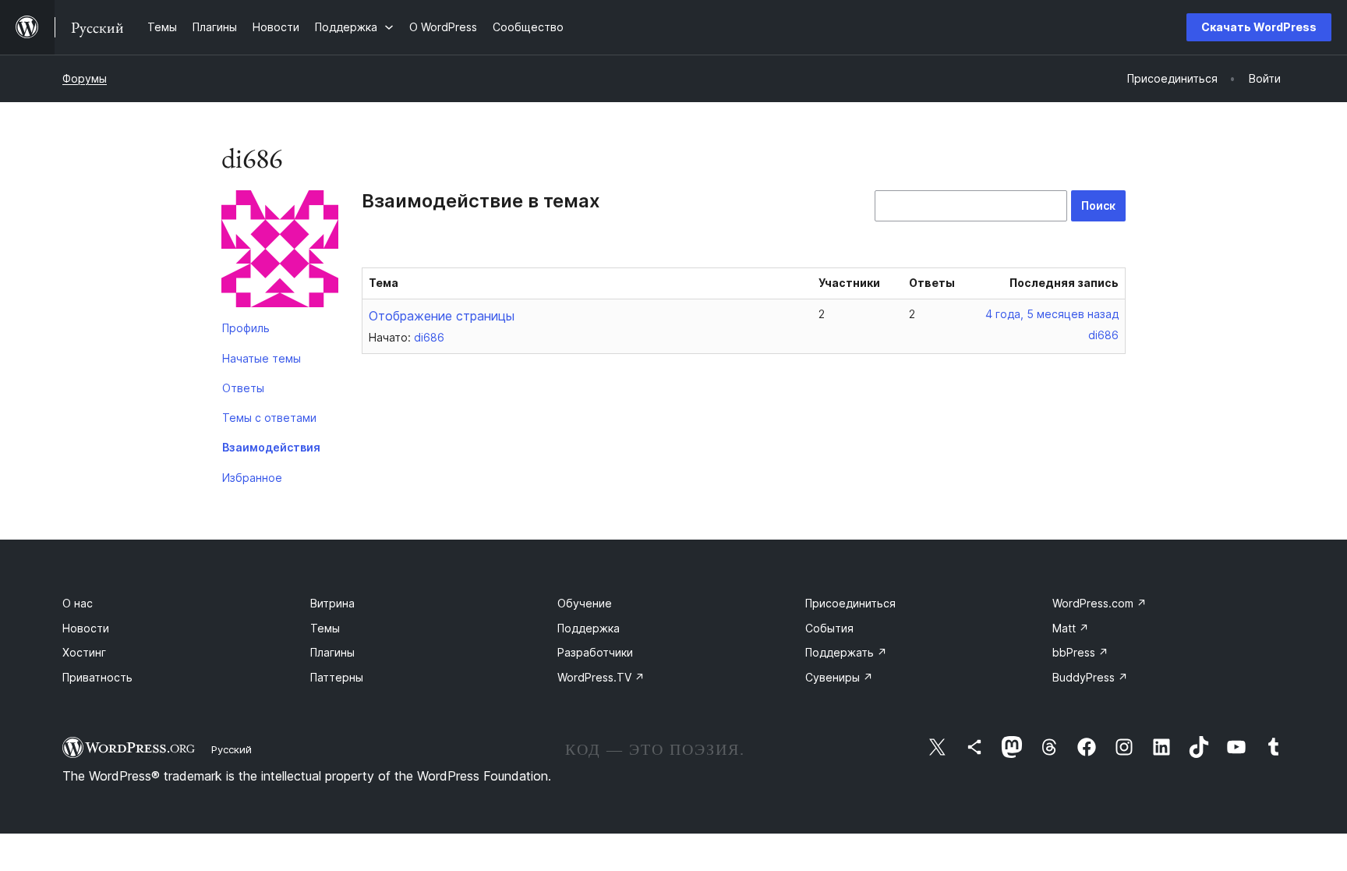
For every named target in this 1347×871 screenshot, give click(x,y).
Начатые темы (261, 358)
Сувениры (839, 677)
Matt (1070, 628)
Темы (325, 628)
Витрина (332, 603)
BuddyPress (1090, 677)
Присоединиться (850, 603)
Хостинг (84, 652)
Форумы (84, 78)
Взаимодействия (271, 447)
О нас (77, 603)
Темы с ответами (269, 417)
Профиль (246, 328)
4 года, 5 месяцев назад (1052, 313)
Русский (231, 749)
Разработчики (595, 652)
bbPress (1080, 652)
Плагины (332, 652)
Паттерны (336, 677)
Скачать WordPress (1259, 27)
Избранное (252, 477)
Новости (85, 628)
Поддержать (846, 652)
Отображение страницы (441, 316)
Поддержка (588, 628)
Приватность (97, 677)
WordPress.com (1099, 603)
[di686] (279, 251)
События (829, 628)
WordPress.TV (601, 677)
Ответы (243, 388)
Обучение (584, 603)
